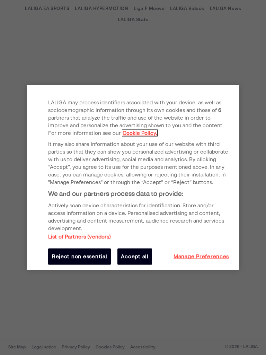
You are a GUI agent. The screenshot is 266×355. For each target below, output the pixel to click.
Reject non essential (79, 256)
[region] (133, 177)
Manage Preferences (201, 256)
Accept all (134, 256)
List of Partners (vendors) (79, 237)
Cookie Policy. (140, 133)
